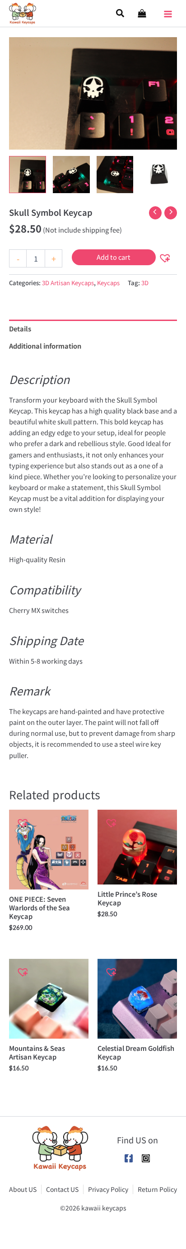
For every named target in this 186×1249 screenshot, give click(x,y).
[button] (120, 13)
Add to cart (113, 257)
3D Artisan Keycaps (68, 282)
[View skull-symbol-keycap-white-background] (158, 174)
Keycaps (108, 282)
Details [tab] (20, 328)
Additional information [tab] (45, 345)
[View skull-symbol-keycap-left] (71, 174)
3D (145, 282)
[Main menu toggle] (168, 11)
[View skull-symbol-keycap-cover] (27, 174)
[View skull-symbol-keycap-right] (115, 174)
